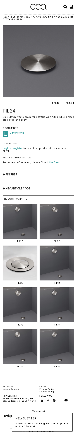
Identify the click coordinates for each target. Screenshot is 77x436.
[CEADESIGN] (38, 9)
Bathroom (17, 17)
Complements (33, 17)
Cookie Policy (46, 391)
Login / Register (11, 389)
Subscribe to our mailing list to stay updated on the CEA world (19, 399)
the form (54, 162)
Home (6, 17)
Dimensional (17, 132)
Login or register (13, 148)
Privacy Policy (46, 389)
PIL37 (69, 103)
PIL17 (56, 103)
